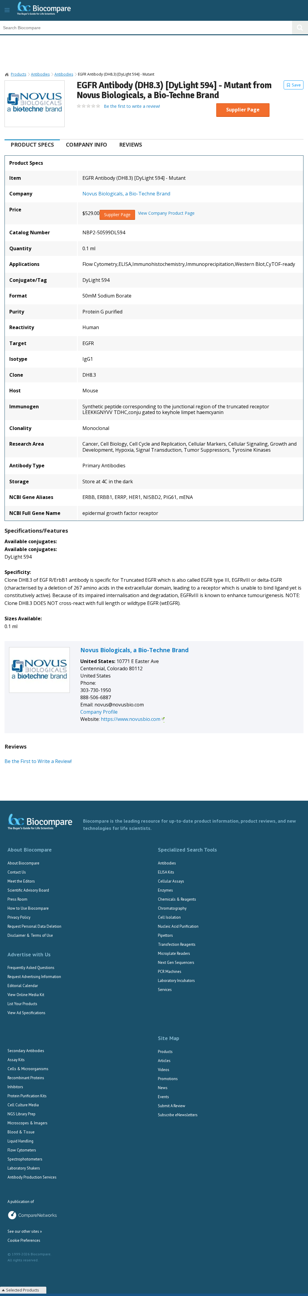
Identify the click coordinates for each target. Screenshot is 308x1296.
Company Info (86, 144)
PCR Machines (169, 971)
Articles (164, 1060)
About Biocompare (23, 863)
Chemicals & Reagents (177, 899)
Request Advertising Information (34, 976)
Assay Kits (16, 1059)
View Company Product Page (166, 213)
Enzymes (165, 890)
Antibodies (40, 74)
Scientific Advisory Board (28, 890)
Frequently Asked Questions (31, 967)
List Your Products (22, 1003)
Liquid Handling (20, 1141)
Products (18, 74)
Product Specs (32, 144)
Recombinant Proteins (26, 1077)
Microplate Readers (174, 953)
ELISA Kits (166, 872)
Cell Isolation (169, 917)
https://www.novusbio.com (130, 719)
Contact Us (17, 872)
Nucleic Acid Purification (178, 926)
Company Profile (99, 712)
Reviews (130, 144)
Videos (163, 1069)
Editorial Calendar (23, 985)
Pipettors (165, 935)
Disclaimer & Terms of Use (30, 935)
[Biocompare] (48, 10)
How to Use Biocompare (28, 908)
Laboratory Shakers (24, 1168)
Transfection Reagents (177, 944)
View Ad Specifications (26, 1012)
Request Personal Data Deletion (34, 926)
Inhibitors (15, 1086)
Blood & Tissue (21, 1132)
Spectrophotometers (25, 1159)
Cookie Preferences (24, 1240)
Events (163, 1096)
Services (165, 989)
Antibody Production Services (32, 1177)
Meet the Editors (21, 881)
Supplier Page (243, 109)
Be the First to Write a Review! (38, 761)
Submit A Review (171, 1105)
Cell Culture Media (23, 1105)
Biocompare (7, 74)
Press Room (17, 899)
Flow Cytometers (22, 1150)
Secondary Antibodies (26, 1050)
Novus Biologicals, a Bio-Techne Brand (126, 193)
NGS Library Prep (21, 1114)
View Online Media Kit (26, 994)
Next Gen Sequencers (176, 962)
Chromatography (172, 908)
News (163, 1087)
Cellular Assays (171, 881)
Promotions (168, 1078)
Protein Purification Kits (27, 1095)
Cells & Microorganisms (28, 1068)
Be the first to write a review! (132, 106)
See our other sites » (25, 1231)
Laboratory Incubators (176, 980)
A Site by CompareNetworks (32, 1215)
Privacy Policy (19, 917)
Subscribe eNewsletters (178, 1114)
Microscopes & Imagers (28, 1123)
